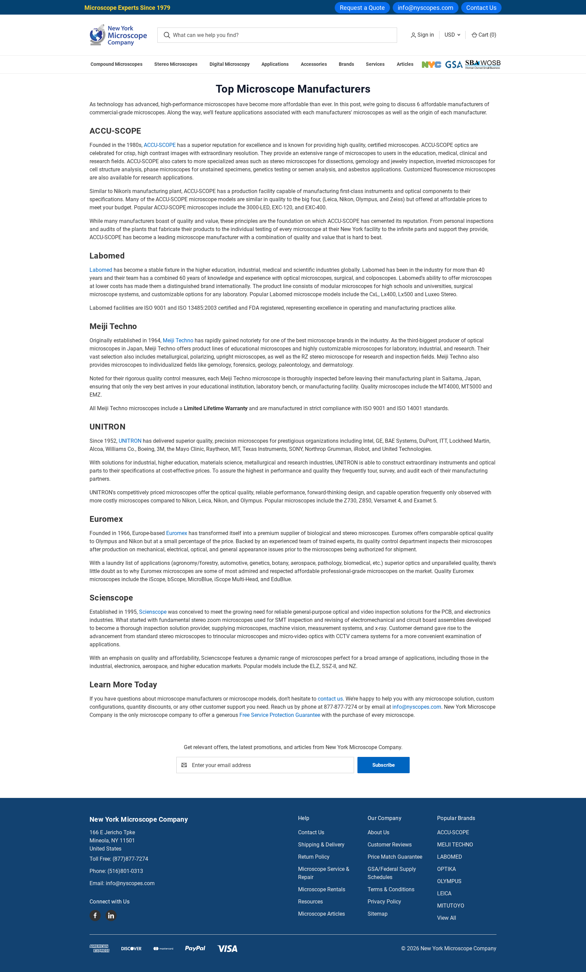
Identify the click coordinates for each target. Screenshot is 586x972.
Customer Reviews (390, 844)
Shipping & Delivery (321, 844)
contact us (330, 698)
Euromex (176, 533)
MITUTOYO (450, 905)
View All (446, 918)
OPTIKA (446, 869)
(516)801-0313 (125, 871)
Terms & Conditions (391, 889)
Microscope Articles (321, 914)
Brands (346, 64)
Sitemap (378, 914)
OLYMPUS (449, 881)
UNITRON (130, 441)
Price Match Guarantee (395, 857)
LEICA (444, 893)
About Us (378, 832)
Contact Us (481, 7)
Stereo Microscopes (175, 64)
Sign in (425, 35)
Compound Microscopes (116, 64)
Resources (310, 901)
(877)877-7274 (130, 859)
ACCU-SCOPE (160, 145)
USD (450, 35)
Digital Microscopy (230, 64)
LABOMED (449, 857)
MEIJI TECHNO (455, 844)
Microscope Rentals (321, 889)
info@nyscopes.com (425, 7)
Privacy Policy (384, 901)
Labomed (101, 270)
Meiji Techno (178, 340)
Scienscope (153, 612)
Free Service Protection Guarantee (279, 715)
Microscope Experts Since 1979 (127, 7)
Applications (275, 64)
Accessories (314, 64)
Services (375, 64)
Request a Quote (362, 7)
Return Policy (314, 857)
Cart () (486, 35)
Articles (405, 64)
